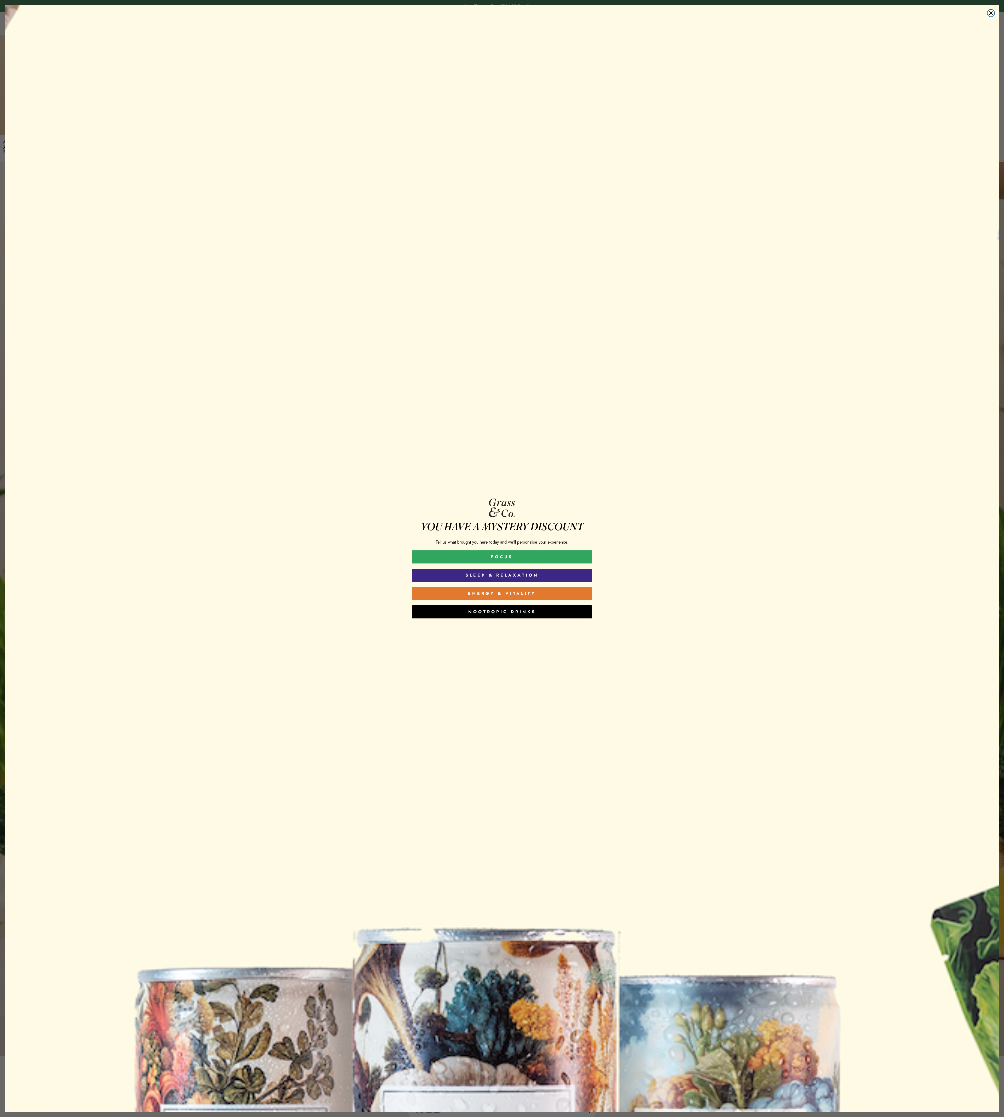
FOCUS (502, 557)
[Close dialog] (991, 13)
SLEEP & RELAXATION (502, 575)
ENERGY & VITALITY (502, 593)
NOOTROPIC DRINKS (502, 612)
